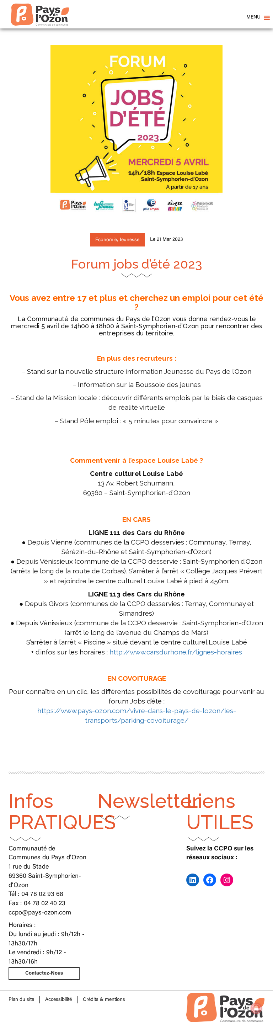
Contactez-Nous (44, 973)
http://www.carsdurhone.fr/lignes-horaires (175, 652)
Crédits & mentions (104, 999)
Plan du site (21, 999)
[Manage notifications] (256, 1008)
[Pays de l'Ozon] (39, 9)
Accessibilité (58, 999)
